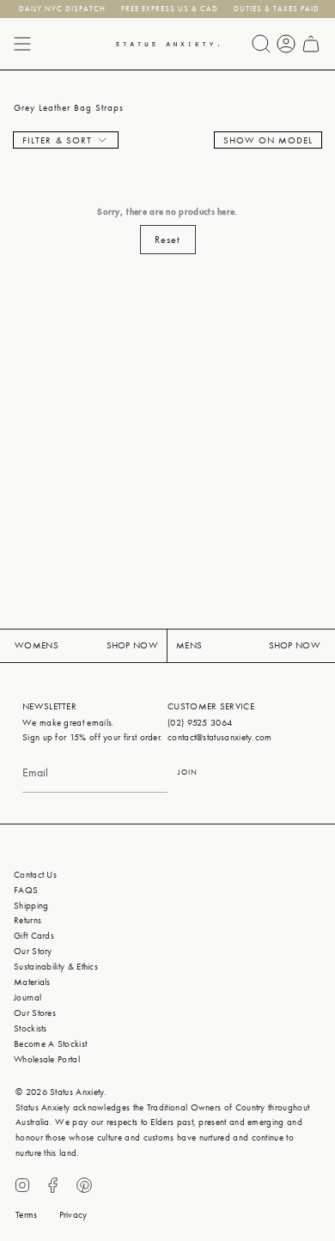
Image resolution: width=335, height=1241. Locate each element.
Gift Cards (34, 935)
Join (188, 772)
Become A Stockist (50, 1043)
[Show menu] (22, 44)
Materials (32, 982)
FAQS (26, 890)
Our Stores (35, 1013)
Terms (26, 1214)
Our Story (33, 951)
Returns (27, 920)
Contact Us (35, 874)
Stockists (30, 1028)
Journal (27, 997)
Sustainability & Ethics (56, 966)
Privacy (73, 1214)
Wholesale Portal (47, 1059)
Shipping (31, 905)
